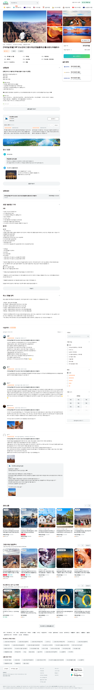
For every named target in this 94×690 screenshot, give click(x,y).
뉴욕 (17, 632)
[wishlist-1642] (53, 550)
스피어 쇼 (48, 641)
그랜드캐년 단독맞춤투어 (18, 645)
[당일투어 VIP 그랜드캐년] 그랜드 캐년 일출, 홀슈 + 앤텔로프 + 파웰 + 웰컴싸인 (47, 571)
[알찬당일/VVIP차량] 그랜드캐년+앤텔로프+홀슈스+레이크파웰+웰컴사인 (65, 571)
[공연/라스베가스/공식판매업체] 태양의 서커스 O (65, 612)
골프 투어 (40, 651)
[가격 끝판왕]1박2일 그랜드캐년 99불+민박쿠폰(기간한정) (82, 531)
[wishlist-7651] (36, 550)
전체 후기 (57, 675)
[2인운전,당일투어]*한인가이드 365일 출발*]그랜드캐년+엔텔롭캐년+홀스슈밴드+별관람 (82, 571)
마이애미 (15, 634)
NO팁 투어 (6, 645)
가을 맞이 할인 (7, 660)
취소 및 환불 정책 (43, 677)
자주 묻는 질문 (43, 681)
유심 (25, 651)
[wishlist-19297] (53, 590)
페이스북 (56, 668)
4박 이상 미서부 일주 (77, 645)
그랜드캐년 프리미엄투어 (51, 651)
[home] (5, 3)
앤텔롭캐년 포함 (8, 651)
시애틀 (33, 632)
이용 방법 (42, 670)
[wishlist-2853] (71, 590)
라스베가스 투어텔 (17, 44)
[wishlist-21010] (18, 590)
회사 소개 (42, 668)
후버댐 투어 (18, 651)
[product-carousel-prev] (49, 125)
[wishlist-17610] (89, 590)
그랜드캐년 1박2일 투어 (9, 641)
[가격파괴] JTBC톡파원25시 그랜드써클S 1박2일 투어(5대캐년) (29, 531)
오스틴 (20, 634)
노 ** (8, 434)
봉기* (8, 367)
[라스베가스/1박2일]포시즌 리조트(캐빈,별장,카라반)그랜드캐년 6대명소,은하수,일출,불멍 (11, 531)
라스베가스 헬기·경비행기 (21, 648)
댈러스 (78, 632)
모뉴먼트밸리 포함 (34, 648)
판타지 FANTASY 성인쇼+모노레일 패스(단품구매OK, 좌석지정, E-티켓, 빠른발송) (47, 612)
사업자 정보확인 (54, 686)
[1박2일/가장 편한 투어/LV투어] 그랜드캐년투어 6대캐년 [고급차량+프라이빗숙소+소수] (47, 531)
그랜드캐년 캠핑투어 (82, 641)
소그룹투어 (63, 651)
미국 (4, 44)
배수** (8, 383)
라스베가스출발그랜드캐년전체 (56, 660)
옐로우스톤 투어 (8, 648)
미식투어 (71, 651)
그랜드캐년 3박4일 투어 (59, 641)
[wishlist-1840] (89, 550)
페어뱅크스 (26, 634)
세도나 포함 (45, 648)
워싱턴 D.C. (44, 632)
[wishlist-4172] (53, 510)
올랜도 (88, 632)
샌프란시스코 (23, 632)
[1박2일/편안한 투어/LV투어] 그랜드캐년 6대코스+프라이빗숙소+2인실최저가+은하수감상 (65, 531)
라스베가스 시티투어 (48, 645)
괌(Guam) (55, 632)
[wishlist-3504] (71, 510)
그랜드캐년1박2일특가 (28, 660)
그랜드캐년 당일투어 (23, 641)
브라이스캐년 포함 (55, 648)
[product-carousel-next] (52, 125)
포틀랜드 (83, 632)
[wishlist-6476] (89, 510)
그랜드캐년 (17, 660)
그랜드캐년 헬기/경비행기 (34, 645)
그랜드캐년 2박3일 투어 (37, 641)
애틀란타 (73, 632)
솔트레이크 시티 (8, 634)
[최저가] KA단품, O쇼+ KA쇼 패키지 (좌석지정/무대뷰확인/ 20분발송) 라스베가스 (82, 612)
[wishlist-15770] (36, 590)
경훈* (8, 336)
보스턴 (61, 632)
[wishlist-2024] (18, 510)
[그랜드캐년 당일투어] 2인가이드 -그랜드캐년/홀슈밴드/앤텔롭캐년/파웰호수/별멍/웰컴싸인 (29, 571)
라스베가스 (9, 44)
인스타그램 (57, 670)
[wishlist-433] (36, 510)
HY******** (10, 405)
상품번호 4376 (26, 44)
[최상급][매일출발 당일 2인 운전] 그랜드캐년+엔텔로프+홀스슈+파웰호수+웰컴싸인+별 (11, 571)
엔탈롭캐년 (17, 663)
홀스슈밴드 (32, 651)
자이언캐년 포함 (66, 648)
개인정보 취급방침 (43, 675)
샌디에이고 (66, 632)
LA (14, 632)
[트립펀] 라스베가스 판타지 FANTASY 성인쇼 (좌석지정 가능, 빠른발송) (29, 612)
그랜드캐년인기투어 (41, 660)
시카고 (38, 632)
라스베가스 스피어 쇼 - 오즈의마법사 (11, 612)
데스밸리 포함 (77, 648)
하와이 (29, 632)
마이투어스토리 (13, 116)
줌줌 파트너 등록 (76, 2)
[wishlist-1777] (18, 550)
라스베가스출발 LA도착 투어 (62, 645)
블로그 (56, 673)
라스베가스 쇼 (71, 641)
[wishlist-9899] (71, 550)
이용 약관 (42, 673)
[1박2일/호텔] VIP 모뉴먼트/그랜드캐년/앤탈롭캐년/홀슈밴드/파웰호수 (23, 340)
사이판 (50, 632)
